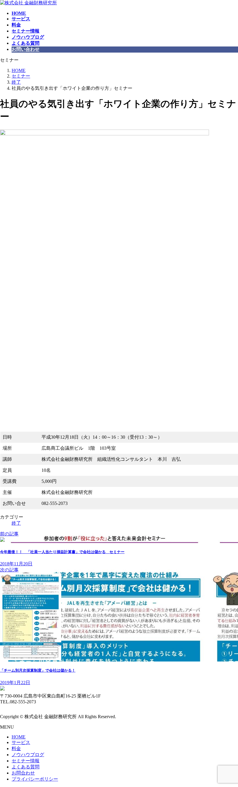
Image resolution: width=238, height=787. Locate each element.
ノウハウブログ (28, 754)
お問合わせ (23, 772)
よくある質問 (25, 766)
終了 (16, 523)
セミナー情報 (25, 760)
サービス (21, 742)
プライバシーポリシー (35, 779)
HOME (19, 736)
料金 (16, 748)
